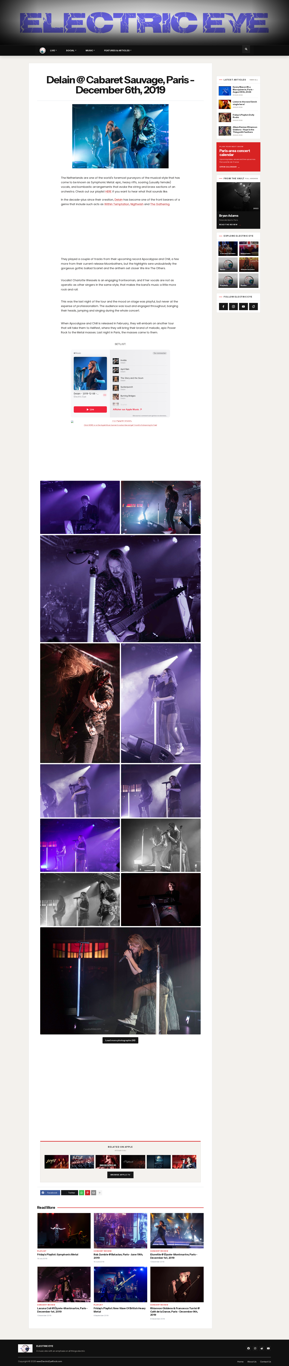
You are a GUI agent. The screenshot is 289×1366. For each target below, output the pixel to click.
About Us (251, 1361)
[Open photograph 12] (120, 980)
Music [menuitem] (89, 50)
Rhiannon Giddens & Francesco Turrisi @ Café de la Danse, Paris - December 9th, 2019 (175, 1311)
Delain (119, 199)
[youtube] (268, 1348)
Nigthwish (137, 204)
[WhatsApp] (81, 1192)
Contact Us (265, 1361)
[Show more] (99, 1192)
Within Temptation (116, 204)
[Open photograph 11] (161, 899)
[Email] (93, 1192)
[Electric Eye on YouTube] (243, 306)
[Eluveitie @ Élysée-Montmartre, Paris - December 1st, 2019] (177, 1230)
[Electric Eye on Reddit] (253, 306)
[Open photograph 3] (120, 588)
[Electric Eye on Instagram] (233, 306)
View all (254, 80)
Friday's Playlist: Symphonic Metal (57, 1254)
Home (240, 1361)
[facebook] (248, 1348)
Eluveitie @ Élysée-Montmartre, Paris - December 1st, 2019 (173, 1256)
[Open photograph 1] (80, 507)
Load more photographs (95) (120, 1040)
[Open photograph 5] (161, 703)
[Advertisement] (150, 236)
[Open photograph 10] (80, 899)
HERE (108, 191)
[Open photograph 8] (80, 845)
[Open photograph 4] (80, 703)
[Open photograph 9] (161, 845)
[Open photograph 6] (80, 790)
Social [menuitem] (70, 50)
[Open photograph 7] (161, 790)
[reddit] (261, 1348)
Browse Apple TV (120, 1175)
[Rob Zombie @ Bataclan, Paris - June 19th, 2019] (120, 1230)
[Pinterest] (87, 1192)
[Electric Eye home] (42, 50)
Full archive (251, 178)
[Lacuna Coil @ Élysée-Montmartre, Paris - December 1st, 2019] (64, 1284)
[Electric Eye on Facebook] (223, 306)
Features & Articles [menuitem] (117, 50)
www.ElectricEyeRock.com (49, 1361)
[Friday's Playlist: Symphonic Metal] (64, 1230)
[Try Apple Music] (120, 421)
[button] (246, 49)
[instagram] (255, 1348)
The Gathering (159, 204)
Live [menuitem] (52, 50)
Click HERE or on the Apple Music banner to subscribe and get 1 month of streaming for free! (120, 425)
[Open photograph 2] (161, 507)
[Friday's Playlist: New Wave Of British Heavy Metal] (120, 1284)
